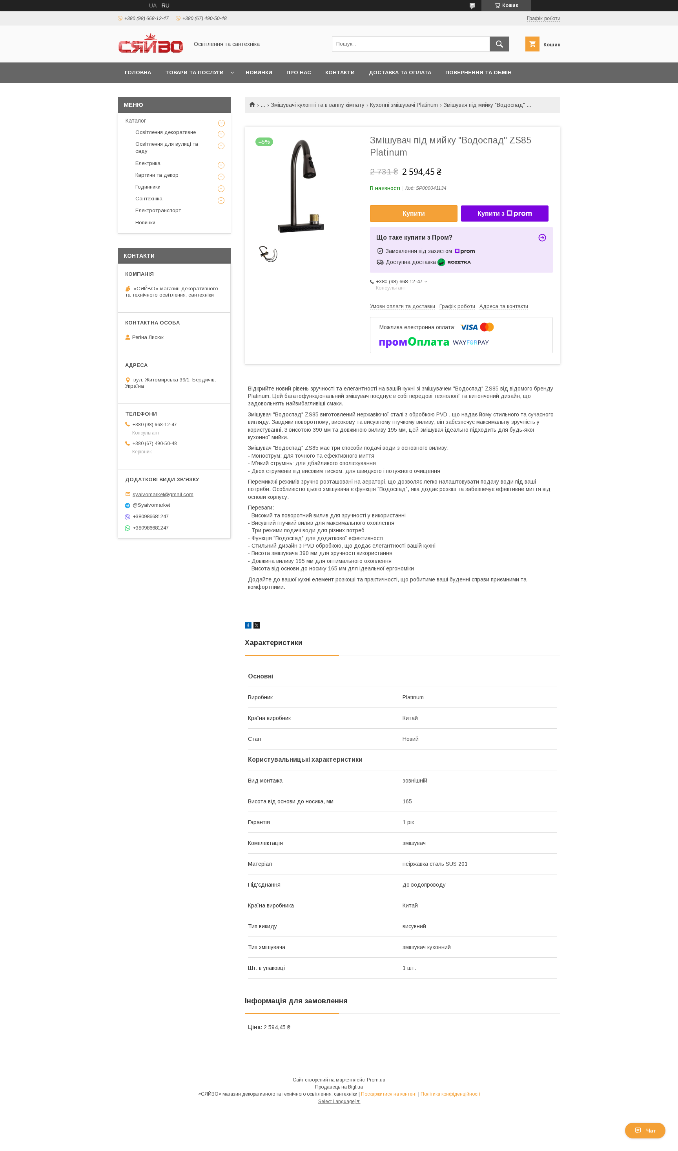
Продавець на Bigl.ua (339, 1087)
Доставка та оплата (400, 72)
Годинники (147, 187)
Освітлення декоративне (165, 132)
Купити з (491, 213)
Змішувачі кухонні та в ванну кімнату (318, 105)
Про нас (298, 72)
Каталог (136, 120)
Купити (414, 213)
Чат (651, 1130)
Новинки (259, 72)
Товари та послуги (194, 72)
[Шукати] (499, 44)
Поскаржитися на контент (389, 1094)
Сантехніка (148, 199)
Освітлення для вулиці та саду (166, 147)
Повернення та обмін (478, 72)
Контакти (340, 72)
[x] (256, 626)
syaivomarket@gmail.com (163, 494)
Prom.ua (376, 1080)
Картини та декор (157, 175)
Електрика (147, 163)
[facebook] (248, 626)
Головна (138, 72)
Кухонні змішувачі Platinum (404, 105)
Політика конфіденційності (450, 1094)
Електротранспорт (158, 210)
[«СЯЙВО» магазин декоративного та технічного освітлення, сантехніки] (151, 52)
